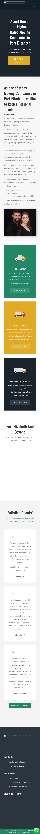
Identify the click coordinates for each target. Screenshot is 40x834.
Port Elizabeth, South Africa (21, 52)
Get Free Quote (19, 60)
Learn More (20, 290)
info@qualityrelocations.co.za (19, 782)
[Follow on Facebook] (6, 751)
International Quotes (16, 766)
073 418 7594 (13, 778)
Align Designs (27, 832)
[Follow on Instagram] (10, 751)
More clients (20, 706)
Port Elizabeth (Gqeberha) (18, 786)
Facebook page (17, 518)
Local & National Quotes (17, 762)
